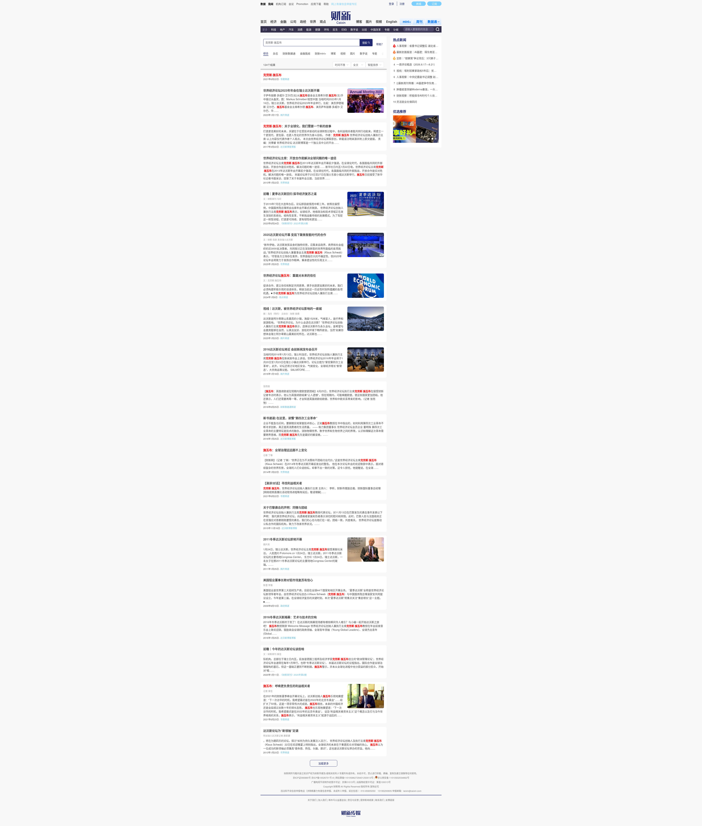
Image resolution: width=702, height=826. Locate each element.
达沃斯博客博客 (288, 146)
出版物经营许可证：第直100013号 (374, 782)
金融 (283, 21)
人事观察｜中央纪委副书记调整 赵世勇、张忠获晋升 (426, 77)
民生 (335, 29)
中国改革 (376, 29)
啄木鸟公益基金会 (338, 800)
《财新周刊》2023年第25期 (294, 223)
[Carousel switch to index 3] (436, 139)
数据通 (432, 21)
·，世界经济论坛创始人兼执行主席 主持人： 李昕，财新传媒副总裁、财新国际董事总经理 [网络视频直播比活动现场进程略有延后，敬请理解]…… (322, 490)
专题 (387, 29)
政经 (303, 21)
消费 (300, 29)
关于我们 (312, 800)
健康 (317, 29)
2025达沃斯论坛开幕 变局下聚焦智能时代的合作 (294, 235)
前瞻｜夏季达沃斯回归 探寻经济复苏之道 (290, 194)
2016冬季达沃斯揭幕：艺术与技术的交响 (290, 617)
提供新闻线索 (366, 800)
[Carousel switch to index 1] (429, 139)
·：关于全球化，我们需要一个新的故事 (297, 126)
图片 (369, 21)
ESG (344, 29)
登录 (391, 3)
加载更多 (323, 763)
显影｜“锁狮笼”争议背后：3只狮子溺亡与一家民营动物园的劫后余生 (435, 58)
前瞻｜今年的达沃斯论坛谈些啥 (283, 649)
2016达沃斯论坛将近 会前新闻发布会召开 (290, 349)
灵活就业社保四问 (407, 101)
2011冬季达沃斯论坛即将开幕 (282, 539)
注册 (402, 3)
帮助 (326, 4)
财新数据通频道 (288, 406)
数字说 (354, 29)
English (391, 21)
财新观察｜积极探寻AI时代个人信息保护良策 (422, 95)
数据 (263, 4)
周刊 (419, 21)
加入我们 (322, 800)
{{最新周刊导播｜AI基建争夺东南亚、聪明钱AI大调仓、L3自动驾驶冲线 (437, 83)
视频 (379, 21)
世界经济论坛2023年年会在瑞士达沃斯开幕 (291, 90)
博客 (359, 21)
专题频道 (284, 79)
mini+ (407, 21)
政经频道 (284, 605)
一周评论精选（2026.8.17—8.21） (416, 64)
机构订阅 (281, 4)
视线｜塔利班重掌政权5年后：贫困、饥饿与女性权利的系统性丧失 (434, 70)
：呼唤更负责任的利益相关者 (286, 686)
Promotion (302, 4)
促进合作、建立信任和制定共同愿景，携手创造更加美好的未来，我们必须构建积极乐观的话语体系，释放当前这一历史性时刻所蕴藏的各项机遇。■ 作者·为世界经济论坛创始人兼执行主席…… (303, 289)
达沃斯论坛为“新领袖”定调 (280, 731)
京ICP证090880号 (302, 777)
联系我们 (379, 800)
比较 (364, 29)
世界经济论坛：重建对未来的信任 (289, 276)
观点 (323, 21)
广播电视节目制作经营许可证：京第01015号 (333, 782)
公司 (293, 21)
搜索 (364, 43)
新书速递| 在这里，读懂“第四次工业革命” (290, 418)
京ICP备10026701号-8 (322, 777)
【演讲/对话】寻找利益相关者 (282, 483)
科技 (273, 29)
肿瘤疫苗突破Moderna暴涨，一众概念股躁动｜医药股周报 (430, 89)
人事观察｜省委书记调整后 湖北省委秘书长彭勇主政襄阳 (429, 46)
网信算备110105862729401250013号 (354, 777)
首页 (264, 21)
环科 (326, 29)
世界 (313, 21)
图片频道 (284, 114)
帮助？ (380, 44)
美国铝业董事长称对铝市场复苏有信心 (288, 580)
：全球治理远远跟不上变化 (285, 450)
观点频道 (283, 297)
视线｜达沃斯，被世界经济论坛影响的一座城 (292, 309)
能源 (309, 29)
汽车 (291, 29)
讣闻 (395, 29)
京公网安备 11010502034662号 (393, 777)
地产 (282, 29)
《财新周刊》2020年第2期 (293, 674)
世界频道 (284, 182)
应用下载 (316, 4)
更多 (264, 29)
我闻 (270, 4)
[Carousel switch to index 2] (432, 139)
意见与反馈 (353, 800)
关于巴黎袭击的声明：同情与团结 (285, 508)
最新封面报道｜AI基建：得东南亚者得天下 (421, 52)
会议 (291, 4)
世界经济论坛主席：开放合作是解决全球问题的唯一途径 (299, 158)
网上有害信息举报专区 (344, 4)
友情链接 (390, 800)
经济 (273, 21)
